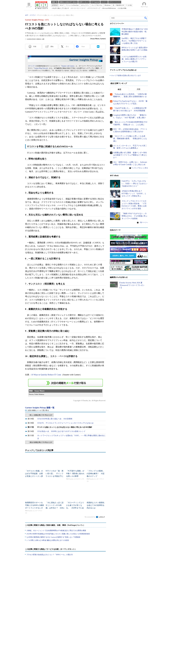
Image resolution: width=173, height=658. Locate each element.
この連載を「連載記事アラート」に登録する (65, 383)
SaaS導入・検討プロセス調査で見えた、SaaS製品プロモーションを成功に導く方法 (134, 40)
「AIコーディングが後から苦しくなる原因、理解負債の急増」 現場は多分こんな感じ (130, 138)
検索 (146, 18)
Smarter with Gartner (68, 66)
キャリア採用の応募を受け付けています (126, 75)
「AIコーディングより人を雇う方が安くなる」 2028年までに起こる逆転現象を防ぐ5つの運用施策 (75, 508)
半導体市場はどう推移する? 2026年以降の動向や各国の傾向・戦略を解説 (135, 31)
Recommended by (90, 517)
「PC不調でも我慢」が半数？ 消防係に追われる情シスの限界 (75, 473)
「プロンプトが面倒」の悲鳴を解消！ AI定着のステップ (95, 473)
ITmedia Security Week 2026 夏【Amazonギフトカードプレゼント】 (132, 285)
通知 (51, 46)
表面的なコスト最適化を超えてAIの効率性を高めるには (95, 505)
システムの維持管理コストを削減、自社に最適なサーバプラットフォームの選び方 (134, 59)
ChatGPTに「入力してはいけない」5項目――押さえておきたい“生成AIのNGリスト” (134, 183)
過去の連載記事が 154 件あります (41, 442)
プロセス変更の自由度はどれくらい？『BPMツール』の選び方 (49, 555)
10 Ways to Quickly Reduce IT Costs (46, 375)
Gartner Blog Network (41, 68)
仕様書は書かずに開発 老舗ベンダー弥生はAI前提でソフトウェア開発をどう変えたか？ (130, 155)
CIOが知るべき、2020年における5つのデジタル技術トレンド (61, 431)
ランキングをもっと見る (139, 168)
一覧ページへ (143, 222)
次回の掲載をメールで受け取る (38, 410)
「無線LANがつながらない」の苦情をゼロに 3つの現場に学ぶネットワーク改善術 (134, 216)
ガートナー (32, 66)
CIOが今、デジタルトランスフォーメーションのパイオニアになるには (65, 423)
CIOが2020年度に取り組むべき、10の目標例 (54, 419)
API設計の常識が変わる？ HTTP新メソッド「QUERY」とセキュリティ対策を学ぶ (134, 193)
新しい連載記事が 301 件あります (41, 415)
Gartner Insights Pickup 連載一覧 (39, 408)
